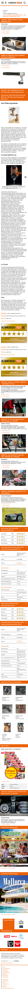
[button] (26, 177)
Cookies (5, 985)
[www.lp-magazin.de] (10, 946)
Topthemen (5, 977)
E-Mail (11, 786)
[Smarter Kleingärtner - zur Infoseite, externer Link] (14, 517)
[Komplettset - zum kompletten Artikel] (14, 478)
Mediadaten (6, 981)
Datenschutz (6, 984)
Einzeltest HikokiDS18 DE (18, 736)
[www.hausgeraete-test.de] (21, 939)
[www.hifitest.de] (14, 939)
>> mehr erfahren (5, 781)
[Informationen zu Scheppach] (21, 926)
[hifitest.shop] (17, 946)
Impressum (5, 979)
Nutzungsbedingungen (8, 988)
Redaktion (5, 970)
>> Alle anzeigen (5, 33)
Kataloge (5, 974)
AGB (4, 982)
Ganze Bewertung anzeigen (8, 321)
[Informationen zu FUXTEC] (21, 921)
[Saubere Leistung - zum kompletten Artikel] (14, 443)
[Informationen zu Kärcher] (21, 924)
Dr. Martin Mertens (14, 784)
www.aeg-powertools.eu (20, 563)
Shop (4, 967)
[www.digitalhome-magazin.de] (7, 939)
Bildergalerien (6, 972)
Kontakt (5, 986)
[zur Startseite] (15, 3)
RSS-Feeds (5, 975)
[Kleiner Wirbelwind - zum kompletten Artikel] (14, 78)
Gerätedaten (6, 971)
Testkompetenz (6, 968)
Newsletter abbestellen (7, 963)
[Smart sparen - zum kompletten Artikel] (14, 44)
